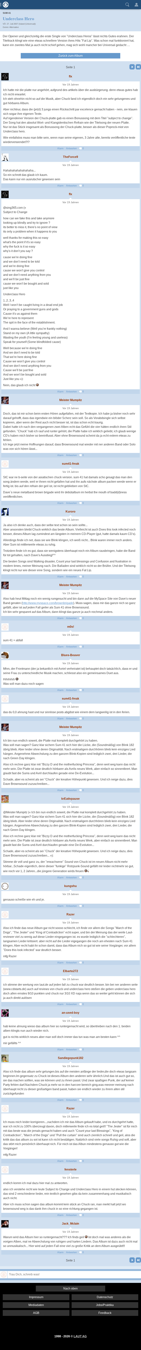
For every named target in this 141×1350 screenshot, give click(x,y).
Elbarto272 (70, 971)
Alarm (60, 148)
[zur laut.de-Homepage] (4, 4)
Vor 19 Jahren (70, 84)
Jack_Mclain (70, 1223)
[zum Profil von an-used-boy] (5, 1013)
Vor (132, 66)
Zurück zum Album (70, 55)
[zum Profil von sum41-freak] (5, 464)
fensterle (70, 1169)
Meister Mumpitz (70, 400)
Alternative (14, 27)
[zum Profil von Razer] (5, 914)
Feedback (104, 1312)
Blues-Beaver (70, 655)
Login (136, 4)
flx (70, 76)
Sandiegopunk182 (70, 1058)
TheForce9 (70, 156)
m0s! (70, 626)
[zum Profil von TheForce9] (5, 157)
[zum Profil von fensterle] (5, 1169)
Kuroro (70, 511)
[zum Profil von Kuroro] (5, 511)
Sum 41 (7, 13)
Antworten (71, 148)
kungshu (70, 886)
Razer (70, 914)
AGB (36, 1312)
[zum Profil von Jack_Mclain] (5, 1224)
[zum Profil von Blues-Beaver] (5, 655)
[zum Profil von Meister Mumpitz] (5, 400)
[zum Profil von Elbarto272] (5, 971)
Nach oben (70, 1288)
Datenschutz (105, 1297)
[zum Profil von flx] (5, 76)
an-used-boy (70, 1012)
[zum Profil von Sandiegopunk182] (5, 1058)
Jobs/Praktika (105, 1305)
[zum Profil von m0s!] (5, 627)
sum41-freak (70, 463)
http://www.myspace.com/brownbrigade (47, 603)
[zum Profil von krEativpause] (5, 799)
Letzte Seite (138, 66)
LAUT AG (80, 1336)
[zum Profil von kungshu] (5, 886)
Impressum (36, 1297)
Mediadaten (36, 1305)
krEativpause (70, 798)
